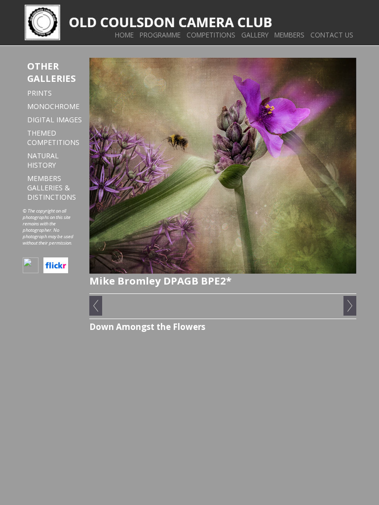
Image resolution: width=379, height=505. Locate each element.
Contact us (331, 34)
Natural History (43, 160)
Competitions (211, 34)
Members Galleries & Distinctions (51, 188)
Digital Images (54, 119)
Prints (39, 93)
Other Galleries (51, 72)
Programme (160, 34)
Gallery (254, 34)
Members (289, 34)
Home (124, 34)
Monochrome (53, 106)
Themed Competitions (53, 137)
